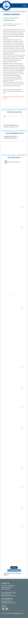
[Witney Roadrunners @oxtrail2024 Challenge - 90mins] (14, 295)
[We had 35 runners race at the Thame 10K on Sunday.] (14, 435)
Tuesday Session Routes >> (11, 136)
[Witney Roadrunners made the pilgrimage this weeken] (14, 235)
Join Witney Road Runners (8, 585)
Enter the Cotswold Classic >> (11, 125)
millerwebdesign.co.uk (17, 613)
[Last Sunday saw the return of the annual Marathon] (14, 375)
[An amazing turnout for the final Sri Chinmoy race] (14, 515)
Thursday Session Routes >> (11, 138)
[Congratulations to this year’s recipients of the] (14, 195)
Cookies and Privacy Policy (8, 595)
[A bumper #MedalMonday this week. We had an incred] (14, 215)
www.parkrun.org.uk (6, 601)
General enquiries (6, 589)
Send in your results (6, 587)
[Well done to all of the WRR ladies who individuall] (14, 495)
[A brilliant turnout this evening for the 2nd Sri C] (14, 535)
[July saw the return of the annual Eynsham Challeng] (14, 395)
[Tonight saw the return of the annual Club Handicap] (14, 315)
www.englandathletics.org (8, 603)
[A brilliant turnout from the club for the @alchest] (14, 335)
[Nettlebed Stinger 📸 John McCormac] (14, 555)
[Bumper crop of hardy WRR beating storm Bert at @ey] (14, 175)
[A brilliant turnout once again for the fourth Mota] (14, 355)
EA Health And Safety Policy (8, 592)
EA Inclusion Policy (6, 594)
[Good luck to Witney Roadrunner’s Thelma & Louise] (14, 415)
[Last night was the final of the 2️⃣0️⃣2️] (14, 275)
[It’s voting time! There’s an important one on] (14, 455)
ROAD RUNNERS (6, 5)
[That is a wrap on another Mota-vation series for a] (14, 255)
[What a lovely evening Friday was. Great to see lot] (14, 475)
